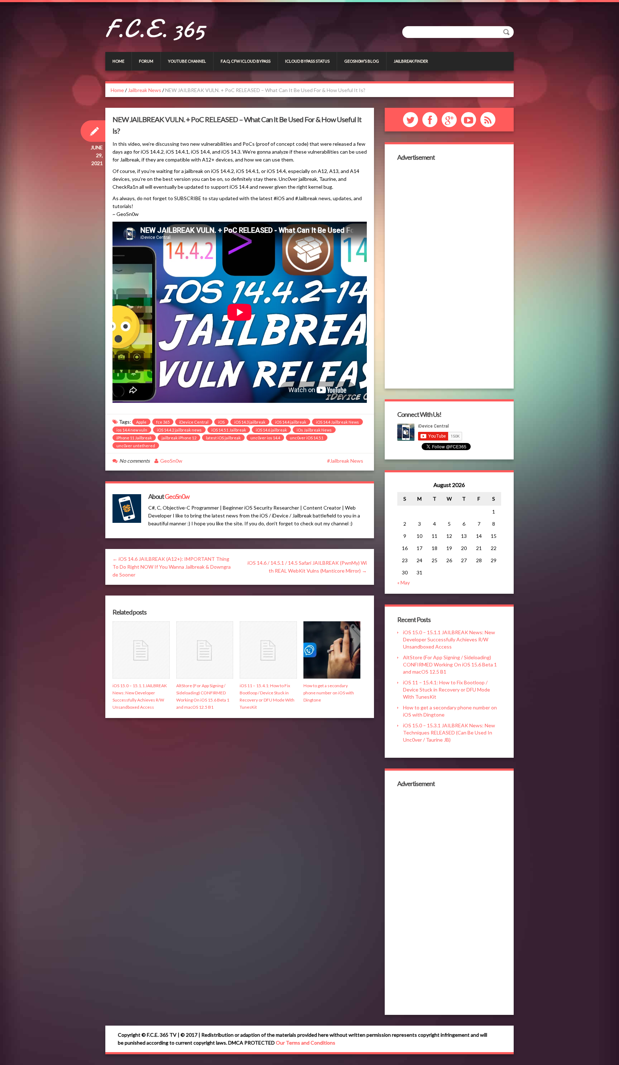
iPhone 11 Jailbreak (134, 437)
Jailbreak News (144, 90)
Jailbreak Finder (411, 61)
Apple (141, 422)
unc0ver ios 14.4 (265, 437)
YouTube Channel (187, 61)
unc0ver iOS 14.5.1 (306, 437)
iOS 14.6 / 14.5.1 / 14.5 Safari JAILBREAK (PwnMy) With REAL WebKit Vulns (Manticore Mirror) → (307, 567)
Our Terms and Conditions (305, 1043)
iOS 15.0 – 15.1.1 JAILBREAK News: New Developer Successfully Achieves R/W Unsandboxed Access (449, 639)
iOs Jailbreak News (314, 430)
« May (403, 582)
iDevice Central (193, 422)
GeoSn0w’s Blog (361, 61)
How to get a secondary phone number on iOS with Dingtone (328, 693)
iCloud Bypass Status (307, 61)
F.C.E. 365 (155, 28)
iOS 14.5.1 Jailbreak (228, 430)
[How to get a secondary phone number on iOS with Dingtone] (332, 650)
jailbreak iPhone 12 (179, 437)
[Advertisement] (449, 274)
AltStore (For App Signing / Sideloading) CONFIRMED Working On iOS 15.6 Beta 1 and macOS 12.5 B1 (450, 664)
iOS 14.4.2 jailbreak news (179, 430)
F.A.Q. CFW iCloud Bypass (245, 61)
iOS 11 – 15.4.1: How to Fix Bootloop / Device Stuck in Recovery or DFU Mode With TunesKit (446, 689)
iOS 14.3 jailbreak (249, 422)
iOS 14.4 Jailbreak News (337, 422)
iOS (221, 422)
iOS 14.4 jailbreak (290, 422)
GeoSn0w (171, 461)
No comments (134, 461)
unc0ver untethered (135, 445)
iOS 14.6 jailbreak (271, 430)
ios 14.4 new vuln (131, 430)
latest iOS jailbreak (223, 437)
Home (118, 61)
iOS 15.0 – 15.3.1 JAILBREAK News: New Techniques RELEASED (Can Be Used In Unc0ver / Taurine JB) (449, 732)
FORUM (146, 61)
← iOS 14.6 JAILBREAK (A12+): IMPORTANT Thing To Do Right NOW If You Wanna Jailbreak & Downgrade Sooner (171, 567)
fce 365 (162, 422)
